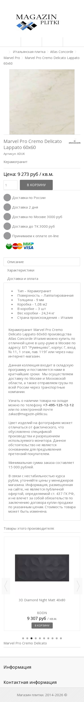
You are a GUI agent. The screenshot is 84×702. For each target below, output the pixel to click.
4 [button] (36, 638)
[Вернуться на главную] (5, 52)
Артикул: (10, 154)
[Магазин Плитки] (42, 23)
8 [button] (52, 638)
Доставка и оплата (22, 278)
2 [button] (27, 638)
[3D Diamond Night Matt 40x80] (42, 568)
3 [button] (31, 638)
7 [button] (48, 638)
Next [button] (78, 586)
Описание (15, 261)
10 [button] (61, 638)
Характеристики (20, 270)
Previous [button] (6, 586)
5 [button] (40, 638)
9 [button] (57, 638)
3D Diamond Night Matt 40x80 (42, 600)
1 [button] (23, 638)
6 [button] (44, 638)
